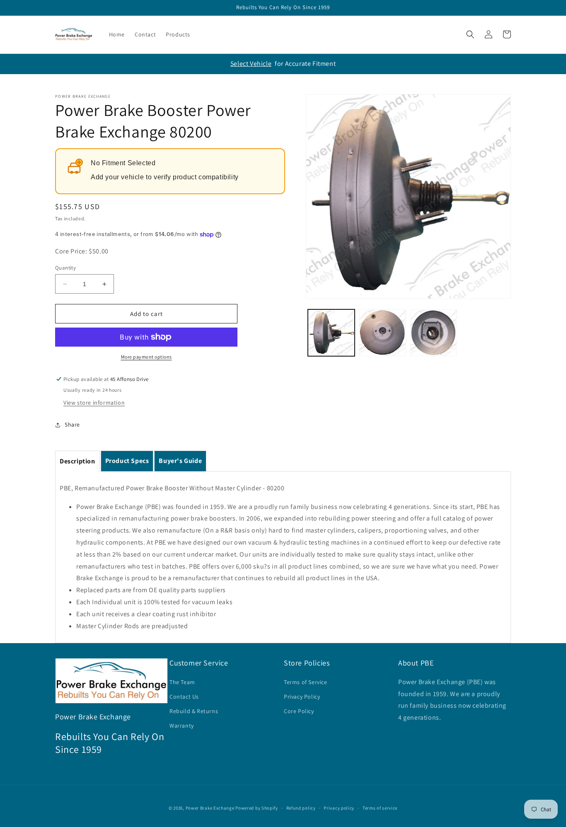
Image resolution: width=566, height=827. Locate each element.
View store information (94, 402)
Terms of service (380, 808)
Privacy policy (339, 808)
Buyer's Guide (180, 460)
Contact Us (184, 696)
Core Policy (299, 711)
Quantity (65, 267)
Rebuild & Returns (193, 711)
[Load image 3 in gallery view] (433, 332)
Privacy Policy (302, 696)
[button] (470, 34)
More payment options (146, 357)
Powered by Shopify (256, 808)
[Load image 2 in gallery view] (382, 332)
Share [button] (72, 424)
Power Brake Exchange (210, 808)
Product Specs (127, 460)
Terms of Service (305, 682)
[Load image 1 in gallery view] (331, 332)
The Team (182, 682)
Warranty (181, 725)
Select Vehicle (250, 63)
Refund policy (301, 808)
